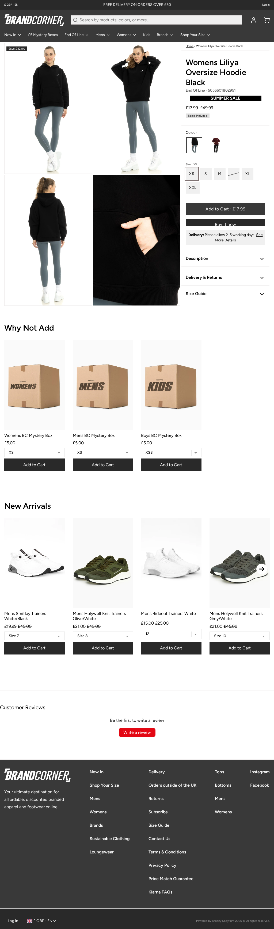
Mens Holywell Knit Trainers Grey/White (236, 616)
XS (191, 173)
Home (189, 46)
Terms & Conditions (167, 851)
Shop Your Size (193, 35)
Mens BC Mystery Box (94, 435)
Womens (124, 35)
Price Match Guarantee (171, 878)
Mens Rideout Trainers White (168, 613)
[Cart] (264, 20)
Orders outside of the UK (172, 785)
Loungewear (102, 851)
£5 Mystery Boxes (43, 35)
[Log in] (251, 20)
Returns (156, 798)
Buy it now (225, 224)
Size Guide (159, 825)
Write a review (137, 732)
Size (191, 164)
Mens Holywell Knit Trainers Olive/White (99, 616)
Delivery (157, 771)
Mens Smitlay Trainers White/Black (25, 616)
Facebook (259, 785)
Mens (100, 35)
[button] (194, 145)
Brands (163, 35)
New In (10, 35)
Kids (146, 35)
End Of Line (74, 35)
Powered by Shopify (208, 921)
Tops (219, 771)
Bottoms (223, 785)
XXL (192, 187)
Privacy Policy (162, 865)
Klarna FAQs (160, 892)
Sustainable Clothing (110, 838)
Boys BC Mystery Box (161, 435)
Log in (266, 4)
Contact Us (159, 838)
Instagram (260, 771)
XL (247, 173)
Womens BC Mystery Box (28, 435)
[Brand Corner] (34, 20)
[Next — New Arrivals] (261, 569)
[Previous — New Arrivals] (12, 569)
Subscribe (158, 811)
